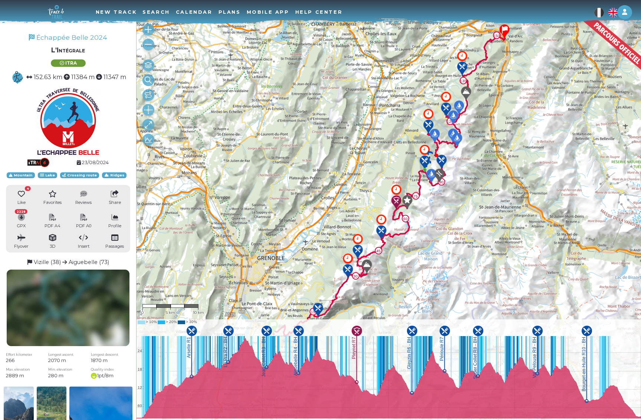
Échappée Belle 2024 (70, 37)
